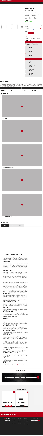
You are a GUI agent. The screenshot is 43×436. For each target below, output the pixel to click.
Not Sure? (13, 264)
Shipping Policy (27, 38)
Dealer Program (14, 310)
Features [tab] (5, 113)
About (28, 0)
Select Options (8, 294)
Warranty (25, 311)
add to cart (30, 64)
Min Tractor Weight (17, 264)
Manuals (19, 0)
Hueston (18, 321)
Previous (1, 27)
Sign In (19, 308)
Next (22, 27)
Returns (25, 310)
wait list (22, 294)
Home (3, 5)
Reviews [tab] (20, 113)
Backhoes (5, 5)
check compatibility (33, 38)
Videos (21, 0)
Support (17, 0)
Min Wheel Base (28, 264)
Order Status (19, 310)
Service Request (26, 308)
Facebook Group (14, 311)
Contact (31, 0)
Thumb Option (26, 26)
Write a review (38, 38)
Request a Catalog (26, 312)
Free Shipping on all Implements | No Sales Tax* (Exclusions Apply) (6, 0)
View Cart (19, 309)
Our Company (13, 308)
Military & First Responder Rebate (20, 312)
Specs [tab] (12, 113)
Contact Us (13, 309)
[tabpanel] (8, 100)
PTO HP (4, 264)
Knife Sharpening (25, 0)
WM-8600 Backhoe (8, 5)
